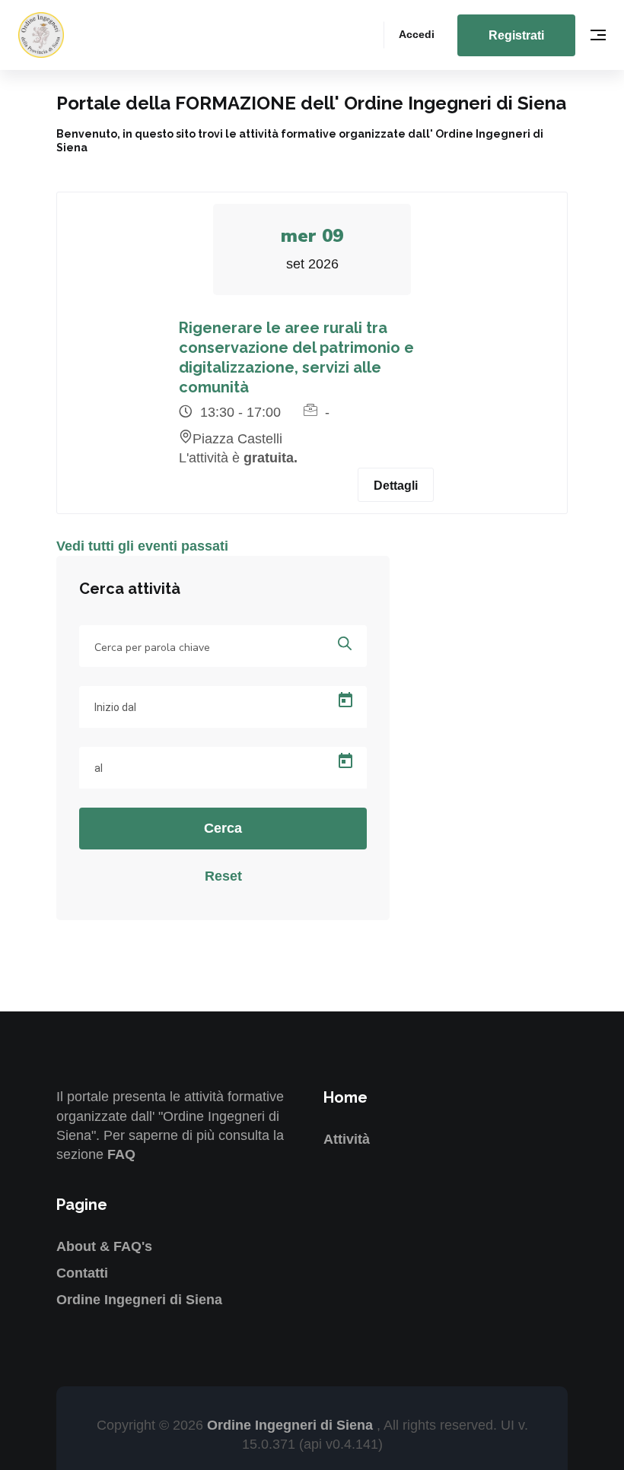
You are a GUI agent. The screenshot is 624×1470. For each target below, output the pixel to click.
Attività (346, 1139)
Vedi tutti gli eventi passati (142, 546)
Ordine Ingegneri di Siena (139, 1299)
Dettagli (396, 485)
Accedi (417, 34)
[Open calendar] (345, 700)
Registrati (516, 35)
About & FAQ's (104, 1246)
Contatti (82, 1273)
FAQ (121, 1154)
